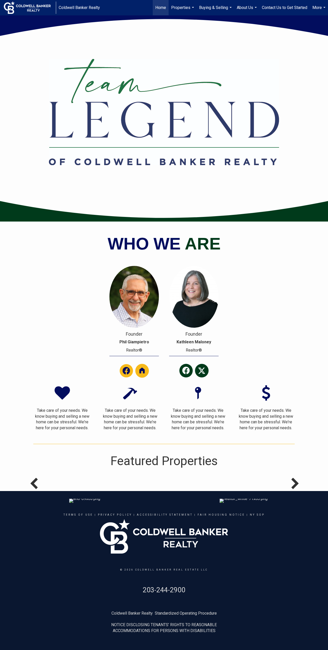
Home (160, 7)
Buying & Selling (216, 10)
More (319, 10)
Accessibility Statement (165, 514)
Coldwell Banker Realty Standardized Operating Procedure (164, 613)
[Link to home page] (30, 7)
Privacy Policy (115, 514)
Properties (183, 10)
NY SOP (257, 514)
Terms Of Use (78, 514)
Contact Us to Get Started (284, 7)
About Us (247, 10)
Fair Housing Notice (221, 514)
